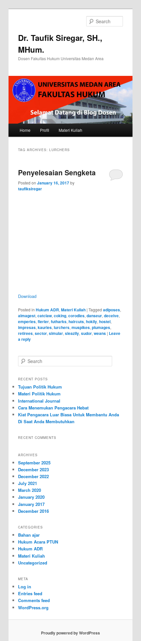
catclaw (44, 316)
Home (25, 130)
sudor (86, 333)
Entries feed (30, 593)
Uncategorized (32, 563)
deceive (111, 316)
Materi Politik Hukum (39, 393)
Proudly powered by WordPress (70, 633)
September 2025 (34, 462)
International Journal (39, 401)
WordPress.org (33, 607)
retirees (25, 333)
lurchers (62, 327)
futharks (59, 321)
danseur (94, 316)
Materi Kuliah (70, 130)
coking (60, 316)
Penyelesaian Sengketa (57, 172)
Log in (24, 586)
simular (56, 333)
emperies (27, 321)
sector (41, 333)
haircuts (76, 321)
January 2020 (31, 497)
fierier (43, 321)
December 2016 (33, 511)
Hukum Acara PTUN (38, 542)
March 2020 (29, 490)
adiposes (111, 310)
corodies (76, 316)
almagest (26, 316)
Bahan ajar (29, 535)
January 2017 (31, 504)
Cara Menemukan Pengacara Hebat (53, 408)
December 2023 (33, 469)
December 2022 (33, 476)
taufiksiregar (30, 189)
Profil (44, 130)
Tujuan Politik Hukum (40, 387)
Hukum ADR (47, 310)
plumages (101, 327)
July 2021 (27, 483)
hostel (105, 321)
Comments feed (34, 600)
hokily (91, 321)
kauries (45, 327)
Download (27, 296)
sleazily (72, 333)
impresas (27, 327)
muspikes (80, 327)
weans (100, 333)
